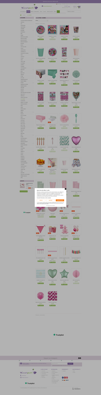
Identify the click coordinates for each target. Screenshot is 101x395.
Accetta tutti (60, 200)
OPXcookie (47, 205)
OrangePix (53, 205)
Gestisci (50, 200)
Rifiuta (41, 200)
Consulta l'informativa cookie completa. (44, 197)
